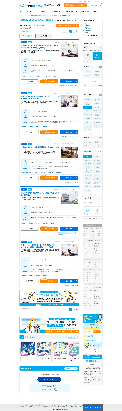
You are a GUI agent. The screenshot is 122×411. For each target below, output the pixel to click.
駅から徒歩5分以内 (97, 99)
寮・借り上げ (97, 111)
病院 (88, 71)
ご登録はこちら (96, 331)
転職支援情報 (69, 11)
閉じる (91, 133)
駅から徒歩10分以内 (88, 103)
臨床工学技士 (54, 406)
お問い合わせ (77, 405)
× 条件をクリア (92, 38)
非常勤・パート (88, 146)
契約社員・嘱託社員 (97, 142)
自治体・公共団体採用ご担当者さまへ (40, 405)
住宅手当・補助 (88, 114)
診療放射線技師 (63, 406)
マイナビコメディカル (24, 15)
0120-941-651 (52, 5)
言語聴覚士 (38, 406)
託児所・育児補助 (97, 114)
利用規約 (69, 405)
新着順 (45, 36)
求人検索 (42, 11)
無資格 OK (97, 118)
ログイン (95, 5)
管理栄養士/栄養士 (73, 406)
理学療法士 (23, 406)
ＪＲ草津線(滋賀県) (57, 15)
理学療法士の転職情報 (36, 15)
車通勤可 (97, 103)
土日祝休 (88, 118)
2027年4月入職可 (88, 126)
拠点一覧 (95, 11)
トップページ (21, 11)
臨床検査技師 (46, 406)
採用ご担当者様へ (83, 1)
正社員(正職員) (87, 142)
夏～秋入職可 (97, 126)
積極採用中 (88, 122)
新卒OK (97, 107)
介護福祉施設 (97, 71)
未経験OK (87, 107)
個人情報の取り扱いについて (59, 405)
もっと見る (91, 81)
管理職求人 (88, 99)
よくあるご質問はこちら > (97, 351)
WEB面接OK (97, 122)
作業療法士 (30, 406)
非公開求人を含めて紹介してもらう (67, 25)
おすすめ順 (28, 36)
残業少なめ (88, 111)
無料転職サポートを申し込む (75, 5)
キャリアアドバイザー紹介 (82, 11)
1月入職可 (87, 129)
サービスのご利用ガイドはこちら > (95, 349)
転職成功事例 (56, 11)
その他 (97, 146)
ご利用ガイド (29, 11)
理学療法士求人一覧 (47, 15)
